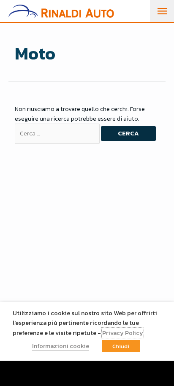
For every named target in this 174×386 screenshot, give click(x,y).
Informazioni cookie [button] (60, 346)
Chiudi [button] (120, 346)
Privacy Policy (122, 332)
